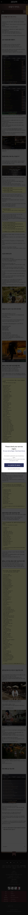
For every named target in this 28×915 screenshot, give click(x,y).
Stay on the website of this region (14, 468)
